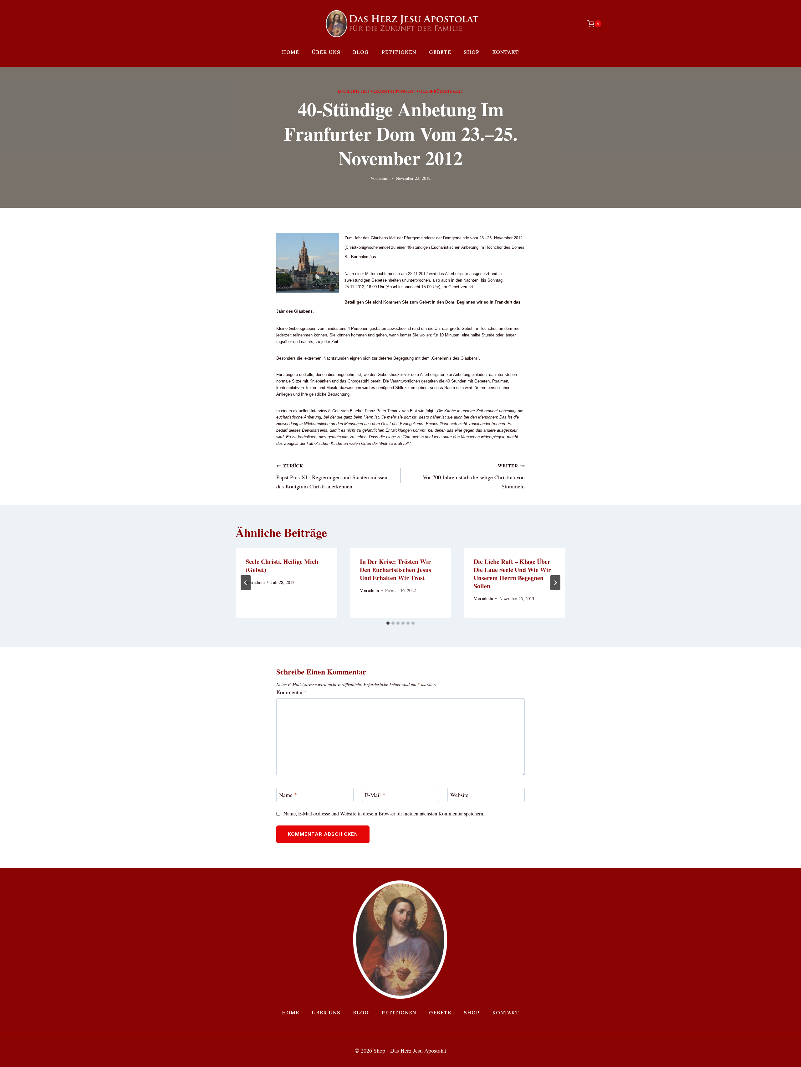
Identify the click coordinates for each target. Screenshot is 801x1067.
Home (290, 52)
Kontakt (505, 52)
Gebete (440, 52)
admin (384, 178)
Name (288, 795)
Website (459, 795)
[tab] (388, 623)
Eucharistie (352, 91)
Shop (472, 52)
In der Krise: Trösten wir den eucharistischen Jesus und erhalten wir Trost (395, 569)
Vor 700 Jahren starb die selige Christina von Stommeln (474, 476)
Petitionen (398, 52)
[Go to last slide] (246, 582)
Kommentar (291, 692)
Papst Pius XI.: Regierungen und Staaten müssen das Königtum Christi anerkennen (331, 476)
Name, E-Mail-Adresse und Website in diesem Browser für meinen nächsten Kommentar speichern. (383, 813)
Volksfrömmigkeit (439, 91)
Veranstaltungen (391, 91)
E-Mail (375, 795)
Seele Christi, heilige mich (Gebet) (282, 565)
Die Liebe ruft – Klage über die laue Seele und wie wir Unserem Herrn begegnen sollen (512, 574)
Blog (361, 52)
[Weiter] (555, 582)
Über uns (326, 52)
